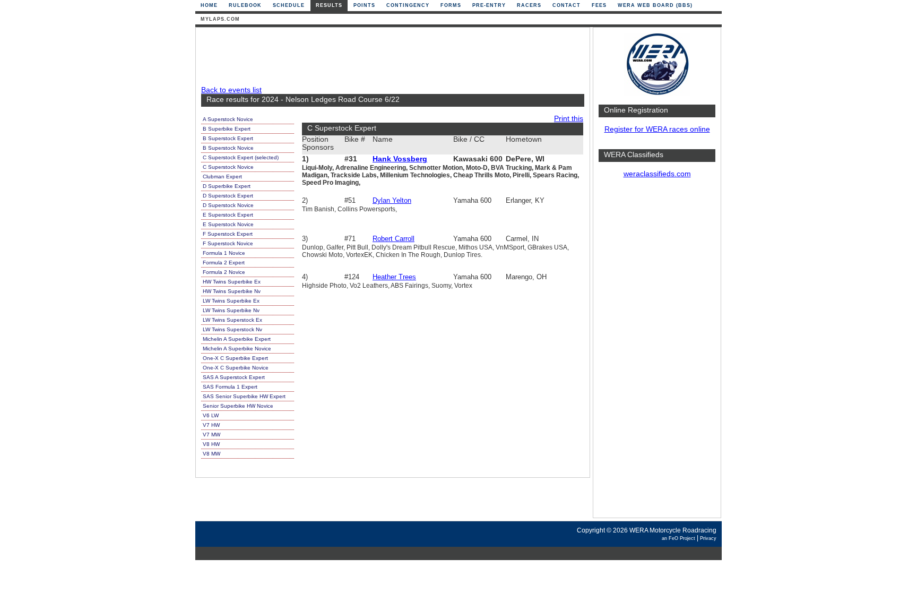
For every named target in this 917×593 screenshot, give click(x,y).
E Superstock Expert (228, 215)
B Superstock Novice (228, 148)
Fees (599, 5)
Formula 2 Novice (224, 272)
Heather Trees (394, 277)
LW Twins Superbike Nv (231, 310)
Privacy (708, 538)
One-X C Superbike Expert (235, 358)
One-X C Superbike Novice (236, 368)
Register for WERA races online (657, 129)
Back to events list (231, 90)
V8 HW (211, 444)
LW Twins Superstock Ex (232, 320)
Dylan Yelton (392, 200)
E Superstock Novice (228, 224)
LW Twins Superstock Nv (232, 329)
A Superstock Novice (228, 119)
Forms (450, 5)
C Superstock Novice (228, 167)
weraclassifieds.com (657, 174)
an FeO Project (678, 538)
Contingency (407, 5)
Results (329, 5)
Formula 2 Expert (224, 262)
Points (364, 5)
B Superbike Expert (226, 129)
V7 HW (211, 425)
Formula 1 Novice (224, 253)
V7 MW (211, 434)
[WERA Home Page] (657, 94)
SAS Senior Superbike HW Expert (244, 396)
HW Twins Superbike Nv (232, 291)
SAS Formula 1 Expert (230, 387)
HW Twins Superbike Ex (232, 282)
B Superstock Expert (228, 138)
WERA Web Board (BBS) (655, 5)
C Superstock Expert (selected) (241, 157)
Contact (566, 5)
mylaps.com (220, 19)
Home (209, 5)
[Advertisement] (657, 353)
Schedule (289, 5)
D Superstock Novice (228, 205)
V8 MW (211, 454)
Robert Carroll (393, 239)
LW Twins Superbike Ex (231, 301)
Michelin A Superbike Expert (237, 339)
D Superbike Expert (226, 186)
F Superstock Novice (228, 243)
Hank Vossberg (400, 159)
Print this (568, 119)
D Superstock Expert (228, 196)
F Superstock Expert (228, 234)
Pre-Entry (489, 5)
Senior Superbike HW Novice (238, 406)
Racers (529, 5)
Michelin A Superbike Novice (237, 348)
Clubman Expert (222, 176)
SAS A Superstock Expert (234, 377)
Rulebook (245, 5)
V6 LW (211, 415)
